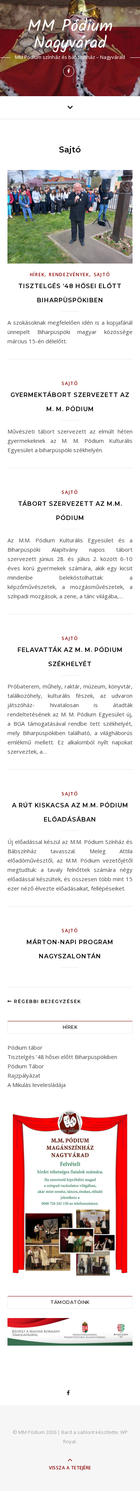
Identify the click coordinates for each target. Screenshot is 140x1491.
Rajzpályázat (23, 1075)
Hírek (37, 274)
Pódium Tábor (25, 1066)
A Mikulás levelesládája (36, 1084)
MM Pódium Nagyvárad (70, 35)
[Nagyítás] (123, 1114)
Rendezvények (69, 274)
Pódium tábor (25, 1047)
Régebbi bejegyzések (46, 1001)
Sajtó (102, 274)
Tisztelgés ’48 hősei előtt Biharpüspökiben (62, 1056)
